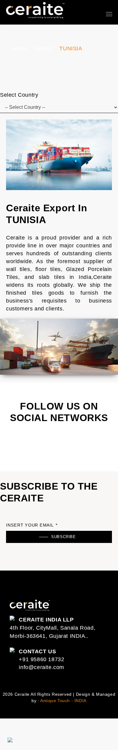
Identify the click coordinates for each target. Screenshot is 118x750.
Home (19, 48)
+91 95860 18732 (41, 659)
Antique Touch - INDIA (63, 700)
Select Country (19, 95)
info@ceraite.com (41, 667)
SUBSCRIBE (63, 536)
